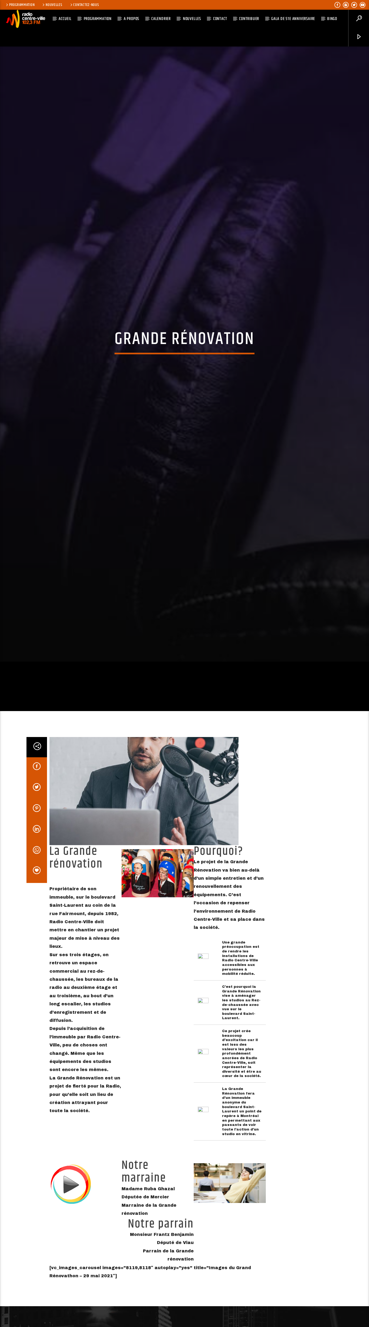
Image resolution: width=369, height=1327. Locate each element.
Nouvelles (54, 5)
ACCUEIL (65, 18)
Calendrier (161, 18)
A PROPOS (131, 18)
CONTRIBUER (249, 18)
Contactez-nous (86, 5)
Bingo (332, 18)
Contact (220, 18)
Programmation (22, 5)
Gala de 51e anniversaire (293, 18)
